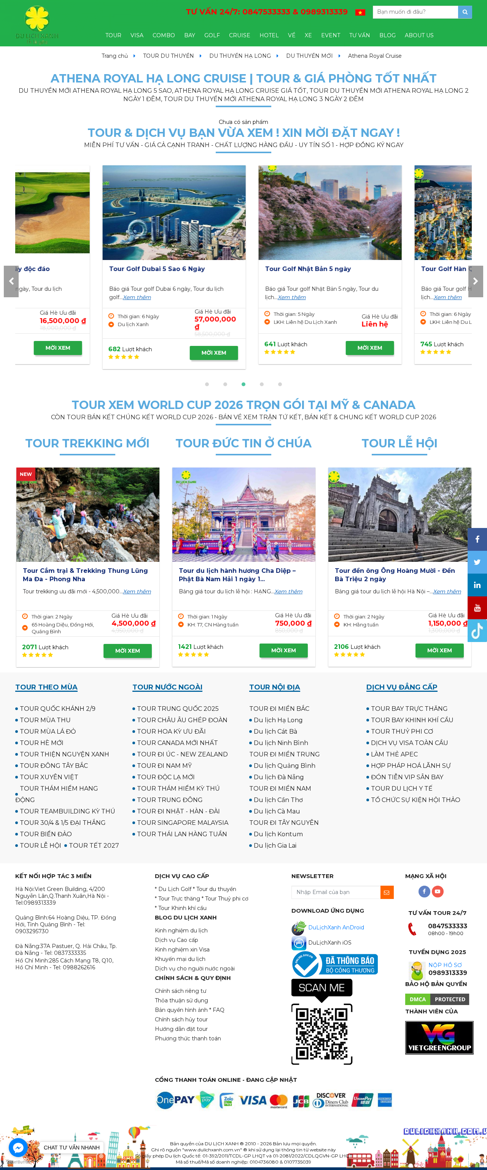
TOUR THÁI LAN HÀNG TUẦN (182, 834)
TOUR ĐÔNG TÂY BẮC (54, 765)
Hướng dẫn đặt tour (181, 1029)
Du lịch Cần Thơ (278, 800)
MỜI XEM (127, 352)
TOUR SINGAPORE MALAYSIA (182, 822)
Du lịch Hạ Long (278, 720)
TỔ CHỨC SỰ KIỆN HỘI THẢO (415, 800)
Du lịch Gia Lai (275, 845)
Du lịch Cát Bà (275, 731)
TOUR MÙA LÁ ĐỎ (48, 731)
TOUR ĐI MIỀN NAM (280, 788)
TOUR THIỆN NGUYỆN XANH (64, 754)
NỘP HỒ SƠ (445, 965)
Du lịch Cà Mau (277, 811)
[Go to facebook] (18, 1147)
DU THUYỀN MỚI (309, 55)
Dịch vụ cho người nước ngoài (195, 968)
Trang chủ (115, 55)
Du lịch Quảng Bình (284, 765)
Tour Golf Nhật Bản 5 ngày (221, 269)
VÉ (292, 35)
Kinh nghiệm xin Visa (182, 949)
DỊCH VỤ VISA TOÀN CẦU (409, 743)
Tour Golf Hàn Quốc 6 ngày (378, 269)
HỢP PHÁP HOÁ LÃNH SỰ (411, 765)
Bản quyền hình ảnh (181, 1010)
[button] (207, 384)
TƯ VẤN (359, 35)
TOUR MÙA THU (45, 720)
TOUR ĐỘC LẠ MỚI (166, 777)
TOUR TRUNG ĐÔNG (170, 800)
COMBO (164, 35)
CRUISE (239, 35)
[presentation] (11, 281)
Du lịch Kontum (278, 834)
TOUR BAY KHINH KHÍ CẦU (412, 720)
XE (308, 35)
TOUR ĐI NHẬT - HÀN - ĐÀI (178, 811)
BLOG (387, 35)
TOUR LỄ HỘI (40, 845)
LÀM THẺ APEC (394, 754)
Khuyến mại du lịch (180, 959)
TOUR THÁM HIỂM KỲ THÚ (178, 788)
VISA (137, 35)
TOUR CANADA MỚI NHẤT (177, 743)
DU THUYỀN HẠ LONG (240, 55)
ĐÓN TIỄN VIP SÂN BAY (407, 777)
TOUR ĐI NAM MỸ (164, 765)
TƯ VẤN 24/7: (267, 11)
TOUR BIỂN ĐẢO (46, 834)
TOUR (113, 35)
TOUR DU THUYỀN (168, 55)
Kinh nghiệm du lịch (181, 930)
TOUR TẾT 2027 (94, 845)
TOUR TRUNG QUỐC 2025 (178, 708)
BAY (189, 35)
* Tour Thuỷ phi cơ (225, 898)
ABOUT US (419, 35)
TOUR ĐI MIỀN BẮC (279, 708)
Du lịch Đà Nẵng (279, 777)
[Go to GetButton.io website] (18, 1162)
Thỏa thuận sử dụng (181, 1000)
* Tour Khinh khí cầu (181, 908)
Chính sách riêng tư (180, 991)
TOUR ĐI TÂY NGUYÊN (284, 822)
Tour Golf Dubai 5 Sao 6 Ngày (70, 269)
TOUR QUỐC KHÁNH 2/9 (57, 708)
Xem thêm (50, 297)
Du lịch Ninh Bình (281, 743)
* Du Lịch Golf (173, 889)
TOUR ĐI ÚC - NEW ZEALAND (182, 754)
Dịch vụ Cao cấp (176, 940)
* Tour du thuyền (214, 889)
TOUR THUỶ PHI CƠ (402, 731)
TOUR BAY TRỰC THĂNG (409, 708)
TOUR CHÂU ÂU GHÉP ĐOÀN (182, 720)
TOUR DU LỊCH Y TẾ (402, 788)
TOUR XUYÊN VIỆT (49, 777)
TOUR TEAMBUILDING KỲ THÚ (67, 811)
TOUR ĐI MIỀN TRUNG (284, 754)
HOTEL (269, 35)
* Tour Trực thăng (177, 898)
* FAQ (216, 1010)
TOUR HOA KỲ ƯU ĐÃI (171, 731)
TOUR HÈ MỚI (42, 743)
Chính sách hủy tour (181, 1019)
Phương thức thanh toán (188, 1038)
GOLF (212, 35)
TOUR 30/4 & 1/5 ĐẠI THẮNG (63, 822)
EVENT (330, 35)
